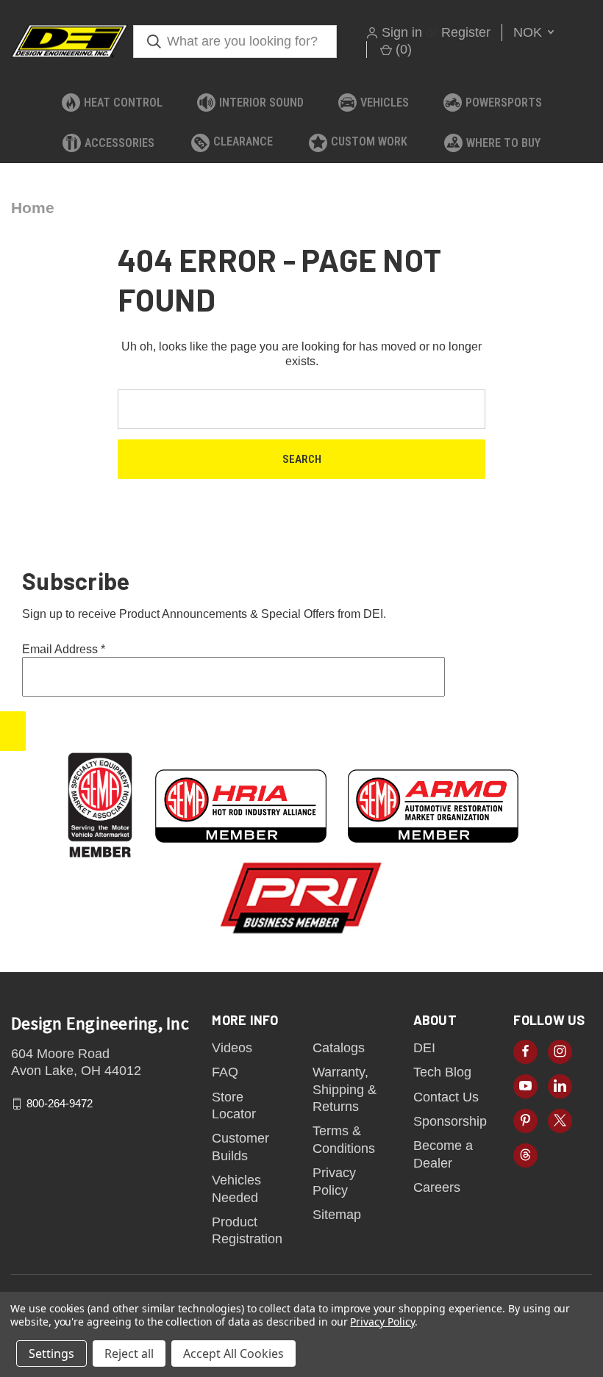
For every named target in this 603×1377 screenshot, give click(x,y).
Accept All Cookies (233, 1353)
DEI (424, 1047)
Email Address (63, 649)
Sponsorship (450, 1121)
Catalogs (339, 1047)
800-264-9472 (59, 1103)
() (402, 49)
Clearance (243, 141)
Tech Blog (442, 1072)
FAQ (225, 1072)
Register (465, 32)
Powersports (503, 102)
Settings (51, 1353)
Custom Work (369, 141)
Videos (232, 1047)
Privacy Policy (382, 1322)
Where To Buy (503, 143)
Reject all (129, 1353)
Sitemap (337, 1214)
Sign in (402, 32)
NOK (529, 32)
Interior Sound (261, 102)
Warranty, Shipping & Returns (345, 1089)
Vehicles (384, 102)
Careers (436, 1187)
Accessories (119, 143)
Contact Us (446, 1097)
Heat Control (123, 102)
